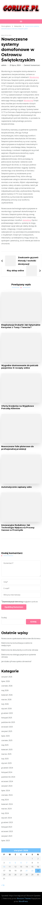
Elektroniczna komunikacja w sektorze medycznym (16, 644)
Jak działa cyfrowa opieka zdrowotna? (16, 661)
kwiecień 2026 (6, 695)
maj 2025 (5, 745)
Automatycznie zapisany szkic (16, 487)
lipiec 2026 (5, 681)
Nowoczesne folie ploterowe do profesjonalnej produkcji (17, 447)
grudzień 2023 (7, 822)
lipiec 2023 (5, 840)
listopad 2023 (6, 827)
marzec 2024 (6, 808)
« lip (3, 885)
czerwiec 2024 (6, 795)
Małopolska (6, 35)
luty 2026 (5, 704)
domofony (27, 220)
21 (27, 870)
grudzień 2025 (7, 713)
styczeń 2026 (6, 708)
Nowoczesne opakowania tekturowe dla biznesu (20, 638)
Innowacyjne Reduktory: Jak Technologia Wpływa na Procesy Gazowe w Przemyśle (17, 527)
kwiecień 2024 (6, 804)
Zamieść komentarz (32, 65)
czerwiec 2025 (6, 740)
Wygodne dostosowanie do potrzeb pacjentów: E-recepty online (19, 366)
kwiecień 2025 (6, 749)
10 (4, 867)
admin (3, 65)
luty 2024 (5, 813)
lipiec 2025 (5, 736)
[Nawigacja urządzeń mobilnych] (21, 21)
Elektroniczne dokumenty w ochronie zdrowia (19, 650)
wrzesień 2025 (7, 727)
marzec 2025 (6, 754)
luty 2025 (5, 758)
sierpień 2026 (6, 677)
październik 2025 (8, 722)
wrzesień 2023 (7, 831)
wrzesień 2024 (7, 781)
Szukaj (4, 617)
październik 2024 (8, 777)
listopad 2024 (6, 772)
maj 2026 (5, 690)
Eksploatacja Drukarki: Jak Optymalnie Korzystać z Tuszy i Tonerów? (20, 326)
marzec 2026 (6, 699)
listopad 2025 (6, 717)
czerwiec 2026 (6, 686)
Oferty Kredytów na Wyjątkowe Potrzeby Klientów (17, 407)
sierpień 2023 (6, 836)
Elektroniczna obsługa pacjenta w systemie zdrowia (18, 655)
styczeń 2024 (6, 818)
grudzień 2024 (7, 768)
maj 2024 (5, 799)
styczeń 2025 (6, 763)
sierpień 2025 (6, 731)
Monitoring (34, 77)
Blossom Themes (24, 898)
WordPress (23, 901)
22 (32, 870)
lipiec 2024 (5, 790)
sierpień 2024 (6, 786)
